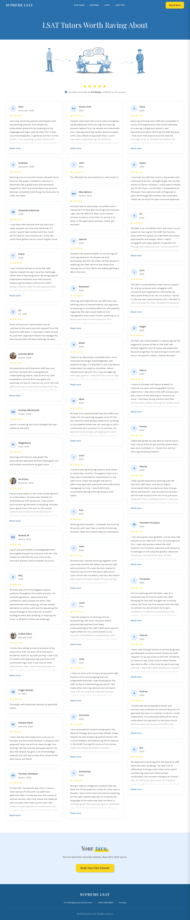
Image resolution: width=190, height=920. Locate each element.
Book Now (174, 5)
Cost (107, 5)
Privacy (122, 902)
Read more (15, 148)
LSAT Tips (120, 5)
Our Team (79, 5)
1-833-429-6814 (105, 902)
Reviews (94, 5)
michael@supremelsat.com (78, 902)
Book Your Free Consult (95, 868)
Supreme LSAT (19, 5)
